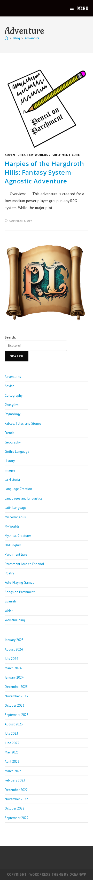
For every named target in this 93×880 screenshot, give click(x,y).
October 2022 (14, 808)
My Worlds (38, 155)
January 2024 (14, 677)
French (9, 433)
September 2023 (16, 715)
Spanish (10, 601)
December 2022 (16, 790)
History (10, 461)
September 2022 (16, 818)
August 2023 (14, 724)
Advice (9, 386)
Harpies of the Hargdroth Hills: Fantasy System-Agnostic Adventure (44, 172)
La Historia (12, 479)
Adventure (32, 38)
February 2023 (15, 780)
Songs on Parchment (20, 592)
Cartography (13, 395)
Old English (13, 545)
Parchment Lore (65, 155)
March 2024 (13, 668)
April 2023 (12, 761)
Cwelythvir (12, 405)
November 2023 (16, 696)
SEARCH (16, 356)
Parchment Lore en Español (24, 564)
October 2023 (14, 705)
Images (10, 470)
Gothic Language (17, 451)
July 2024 (11, 658)
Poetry (9, 573)
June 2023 (12, 743)
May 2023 (12, 752)
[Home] (6, 38)
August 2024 (14, 649)
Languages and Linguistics (23, 498)
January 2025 (14, 640)
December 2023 (16, 687)
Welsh (9, 611)
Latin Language (16, 507)
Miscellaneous (15, 517)
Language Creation (18, 489)
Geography (13, 442)
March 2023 (13, 771)
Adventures (15, 155)
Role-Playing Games (19, 582)
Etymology (12, 414)
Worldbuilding (15, 620)
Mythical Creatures (18, 536)
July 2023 (11, 733)
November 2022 (16, 799)
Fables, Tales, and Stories (23, 423)
